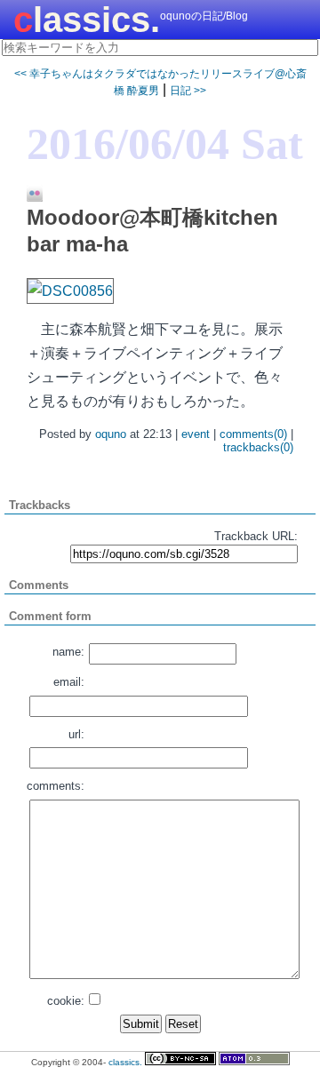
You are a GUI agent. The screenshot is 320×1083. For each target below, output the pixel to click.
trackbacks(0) (258, 447)
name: (68, 651)
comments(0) (253, 434)
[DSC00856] (70, 291)
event (195, 434)
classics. (86, 19)
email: (68, 682)
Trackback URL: (256, 536)
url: (76, 734)
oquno (110, 434)
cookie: (65, 1000)
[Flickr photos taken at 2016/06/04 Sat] (28, 194)
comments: (55, 785)
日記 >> (188, 90)
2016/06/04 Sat (165, 144)
